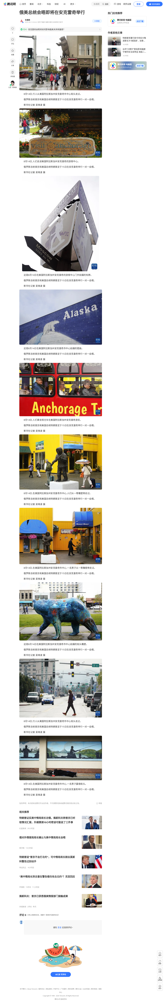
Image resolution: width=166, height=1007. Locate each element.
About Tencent (32, 989)
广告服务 (64, 989)
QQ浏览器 (86, 989)
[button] (140, 21)
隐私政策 (49, 989)
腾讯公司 (58, 999)
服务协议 (41, 989)
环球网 (21, 887)
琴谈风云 (22, 867)
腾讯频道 (94, 989)
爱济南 (21, 848)
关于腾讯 (23, 989)
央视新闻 (22, 907)
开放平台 (56, 989)
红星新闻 (22, 828)
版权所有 (64, 999)
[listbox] (60, 859)
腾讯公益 (78, 989)
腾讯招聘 (71, 989)
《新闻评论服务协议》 (52, 915)
